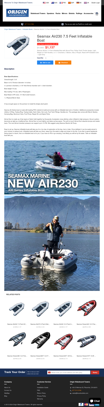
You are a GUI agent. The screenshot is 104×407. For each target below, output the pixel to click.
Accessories (88, 13)
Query (95, 372)
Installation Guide (42, 387)
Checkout (64, 63)
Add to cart (46, 63)
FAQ (38, 390)
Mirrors (64, 13)
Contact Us (7, 390)
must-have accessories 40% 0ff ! (47, 44)
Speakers (50, 13)
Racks (58, 13)
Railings (79, 13)
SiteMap (7, 393)
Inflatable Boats (27, 29)
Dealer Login (96, 3)
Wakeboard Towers (25, 2)
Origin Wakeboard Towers (12, 29)
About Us (7, 387)
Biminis (72, 13)
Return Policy (41, 393)
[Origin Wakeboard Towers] (17, 11)
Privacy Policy (41, 396)
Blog (5, 396)
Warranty (40, 399)
